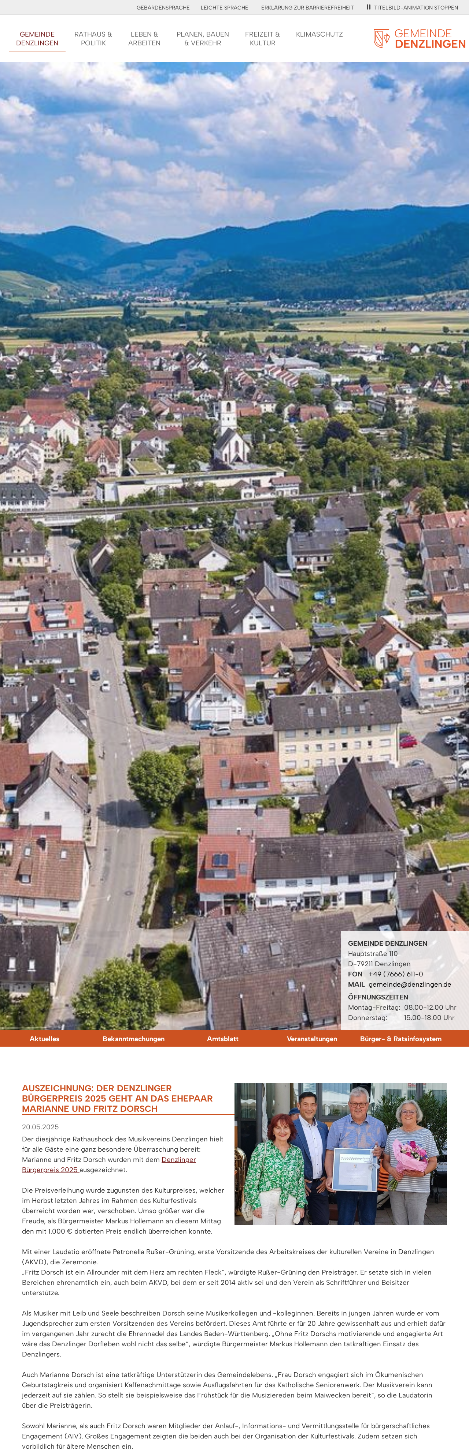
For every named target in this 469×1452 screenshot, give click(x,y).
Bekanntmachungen (134, 1039)
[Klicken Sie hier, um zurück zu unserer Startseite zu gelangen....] (419, 44)
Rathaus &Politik (93, 38)
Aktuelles (44, 1039)
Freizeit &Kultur (262, 38)
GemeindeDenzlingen (37, 38)
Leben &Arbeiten (144, 38)
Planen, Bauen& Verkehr (203, 38)
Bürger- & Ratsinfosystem (401, 1039)
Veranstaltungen (312, 1039)
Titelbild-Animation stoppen (416, 7)
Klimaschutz (319, 34)
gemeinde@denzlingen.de (410, 984)
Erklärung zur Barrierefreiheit (307, 7)
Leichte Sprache (224, 7)
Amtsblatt (223, 1039)
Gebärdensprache (163, 7)
